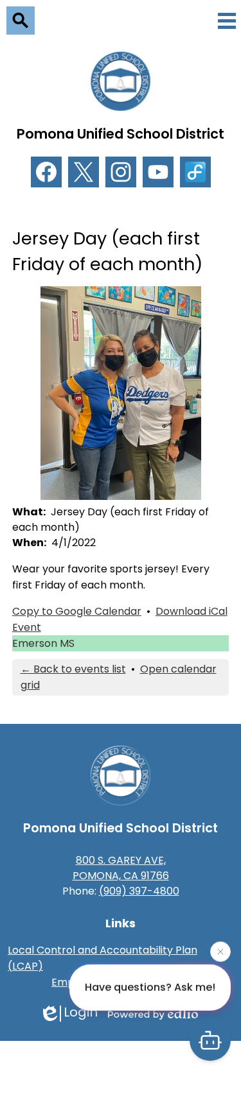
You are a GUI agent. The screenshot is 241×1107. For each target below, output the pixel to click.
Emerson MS (43, 643)
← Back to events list (73, 669)
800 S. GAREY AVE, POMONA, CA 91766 (121, 868)
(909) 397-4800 (139, 891)
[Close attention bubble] (220, 953)
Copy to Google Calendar (76, 611)
